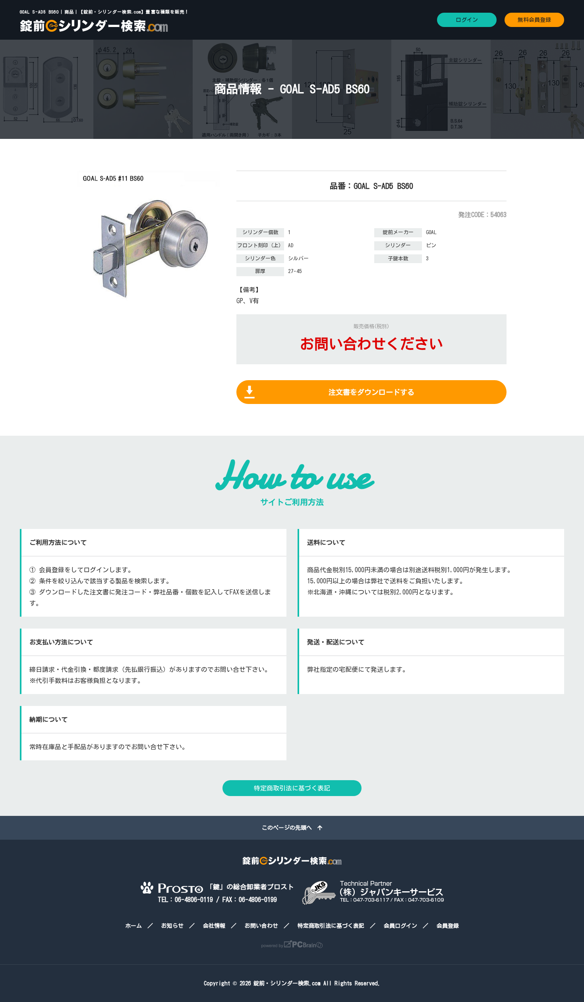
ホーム (133, 926)
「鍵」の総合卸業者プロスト (248, 886)
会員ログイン (400, 926)
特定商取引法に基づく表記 (292, 788)
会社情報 (214, 926)
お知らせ (172, 926)
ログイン (467, 20)
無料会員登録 (534, 20)
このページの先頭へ (289, 828)
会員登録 (448, 926)
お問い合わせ (261, 926)
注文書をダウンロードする (371, 392)
